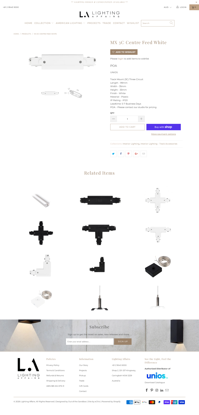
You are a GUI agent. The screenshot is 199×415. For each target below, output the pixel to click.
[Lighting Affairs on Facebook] (147, 390)
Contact (119, 23)
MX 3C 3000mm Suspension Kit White (157, 298)
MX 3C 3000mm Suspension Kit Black (99, 298)
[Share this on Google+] (136, 154)
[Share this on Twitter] (113, 154)
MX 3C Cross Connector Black (41, 233)
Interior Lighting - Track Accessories (159, 144)
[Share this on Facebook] (121, 154)
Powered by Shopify (111, 401)
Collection (42, 23)
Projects (94, 23)
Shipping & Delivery (55, 381)
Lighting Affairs (28, 401)
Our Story (83, 365)
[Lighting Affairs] (99, 14)
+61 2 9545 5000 (11, 7)
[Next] (102, 61)
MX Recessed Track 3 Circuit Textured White (41, 200)
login (120, 58)
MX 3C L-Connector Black (99, 265)
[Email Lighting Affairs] (167, 390)
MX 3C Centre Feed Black (99, 200)
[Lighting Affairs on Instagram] (157, 390)
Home (28, 23)
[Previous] (18, 61)
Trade (107, 23)
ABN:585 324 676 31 (55, 386)
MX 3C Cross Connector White (157, 200)
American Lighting (69, 23)
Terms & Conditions (55, 370)
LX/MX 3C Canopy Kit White (41, 298)
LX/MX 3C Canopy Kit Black (157, 265)
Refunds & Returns (55, 375)
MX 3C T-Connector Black (99, 233)
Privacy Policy (52, 365)
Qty (112, 113)
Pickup (82, 375)
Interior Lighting (131, 144)
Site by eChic (94, 401)
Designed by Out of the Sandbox (71, 401)
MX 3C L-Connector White (41, 265)
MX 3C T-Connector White (157, 233)
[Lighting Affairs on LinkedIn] (162, 390)
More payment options (163, 134)
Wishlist (133, 23)
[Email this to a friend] (144, 154)
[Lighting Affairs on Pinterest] (152, 390)
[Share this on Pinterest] (128, 154)
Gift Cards (83, 386)
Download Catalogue (155, 382)
